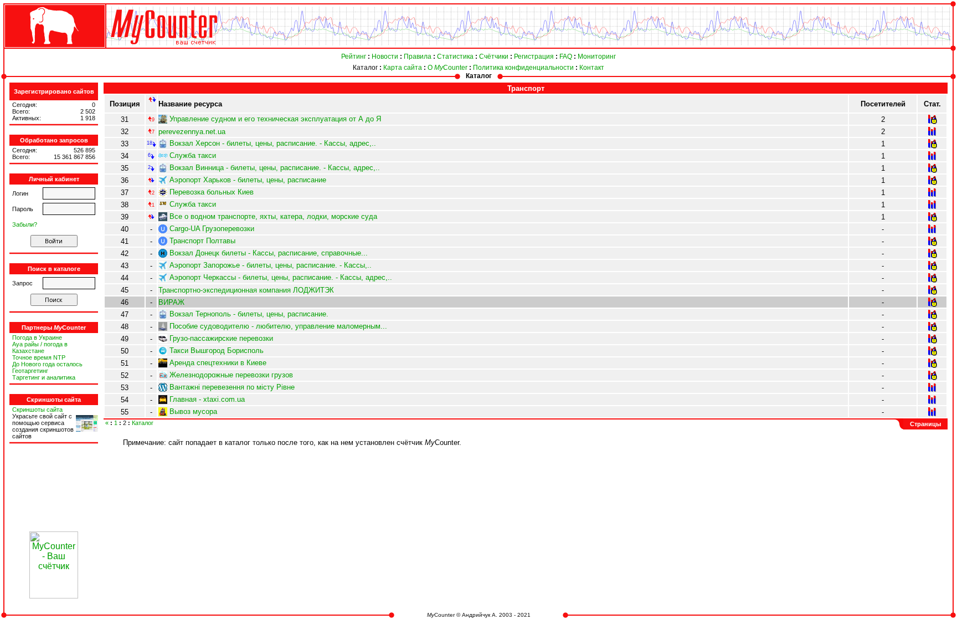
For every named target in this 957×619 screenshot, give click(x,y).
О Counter (447, 67)
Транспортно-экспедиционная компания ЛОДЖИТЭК (246, 290)
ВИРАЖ (171, 302)
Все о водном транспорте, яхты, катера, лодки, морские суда (273, 216)
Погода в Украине (37, 337)
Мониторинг (597, 56)
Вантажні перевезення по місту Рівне (232, 387)
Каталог (365, 67)
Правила (417, 56)
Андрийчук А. (479, 615)
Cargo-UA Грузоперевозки (211, 228)
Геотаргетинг (30, 370)
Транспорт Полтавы (202, 241)
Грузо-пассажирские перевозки (221, 338)
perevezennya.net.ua (191, 131)
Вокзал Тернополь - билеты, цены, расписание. (248, 314)
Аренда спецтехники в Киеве (217, 363)
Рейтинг (353, 56)
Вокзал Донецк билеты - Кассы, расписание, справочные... (268, 253)
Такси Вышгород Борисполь (216, 350)
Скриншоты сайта (37, 409)
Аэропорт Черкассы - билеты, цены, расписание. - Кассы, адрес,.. (280, 277)
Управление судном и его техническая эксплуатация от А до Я (275, 119)
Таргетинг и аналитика (43, 377)
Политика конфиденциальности (523, 67)
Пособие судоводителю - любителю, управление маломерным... (278, 326)
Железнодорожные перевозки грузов (231, 375)
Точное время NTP (38, 357)
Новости (385, 56)
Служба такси (192, 155)
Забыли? (24, 224)
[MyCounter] (53, 48)
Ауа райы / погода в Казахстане (40, 347)
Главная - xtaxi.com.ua (207, 399)
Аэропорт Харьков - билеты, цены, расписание (247, 180)
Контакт (591, 67)
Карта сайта (402, 67)
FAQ (565, 56)
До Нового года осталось (47, 364)
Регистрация (534, 56)
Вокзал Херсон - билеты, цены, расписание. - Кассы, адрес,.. (272, 143)
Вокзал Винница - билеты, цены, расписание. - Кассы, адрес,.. (274, 167)
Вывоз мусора (193, 411)
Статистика (455, 56)
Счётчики (493, 56)
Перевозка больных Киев (211, 192)
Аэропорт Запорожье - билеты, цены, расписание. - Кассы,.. (270, 265)
